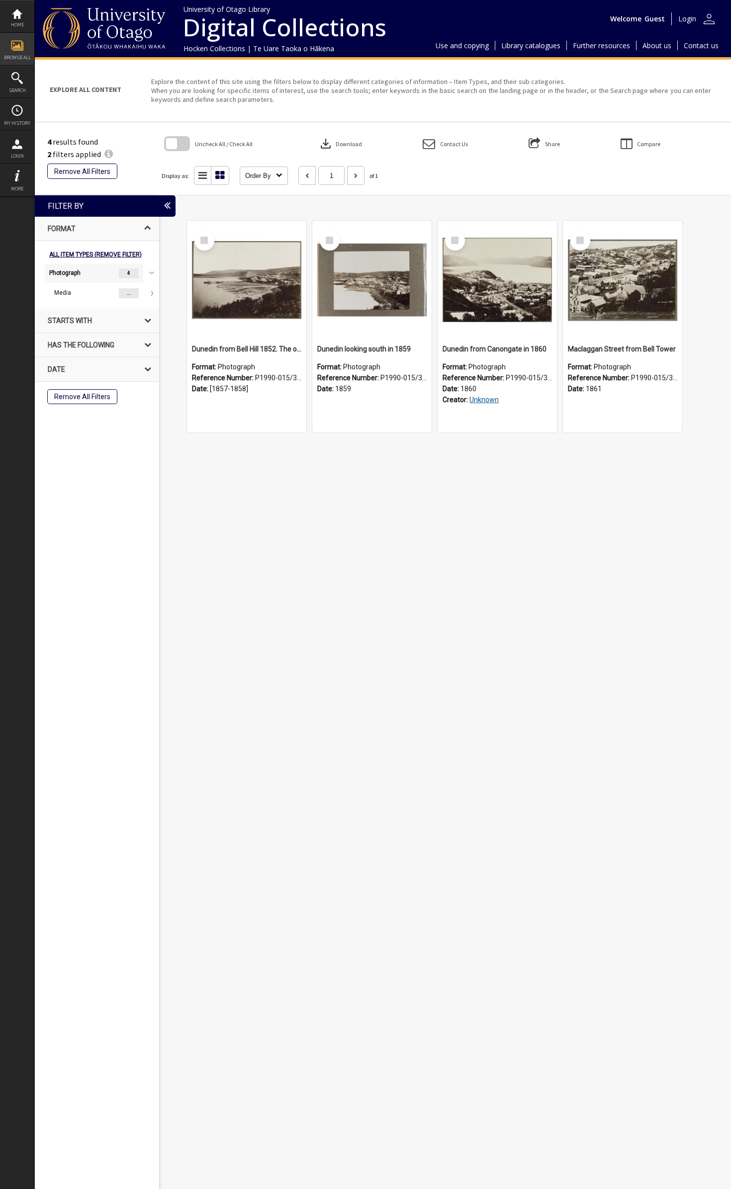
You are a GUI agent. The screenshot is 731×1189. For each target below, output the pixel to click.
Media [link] (62, 292)
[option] (97, 283)
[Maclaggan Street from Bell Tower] (622, 280)
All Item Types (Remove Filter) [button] (95, 254)
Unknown (484, 400)
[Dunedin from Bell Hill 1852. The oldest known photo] (246, 280)
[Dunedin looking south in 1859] (372, 280)
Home (17, 24)
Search (17, 90)
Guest (654, 18)
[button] (445, 144)
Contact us (701, 45)
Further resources (601, 45)
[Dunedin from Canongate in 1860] (497, 280)
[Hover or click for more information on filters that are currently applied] (108, 154)
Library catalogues (530, 45)
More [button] (17, 188)
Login (17, 156)
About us (656, 45)
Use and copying (462, 45)
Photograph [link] (65, 272)
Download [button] (340, 143)
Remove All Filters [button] (82, 171)
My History (17, 123)
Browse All (17, 57)
